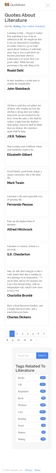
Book (31, 398)
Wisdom (31, 405)
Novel (31, 425)
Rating (17, 26)
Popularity (40, 26)
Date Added (28, 26)
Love (31, 411)
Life (31, 384)
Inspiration (31, 391)
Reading (31, 418)
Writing (31, 439)
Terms (37, 470)
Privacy (29, 470)
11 (25, 340)
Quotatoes (17, 5)
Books (31, 377)
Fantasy (31, 432)
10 (18, 340)
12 (31, 340)
